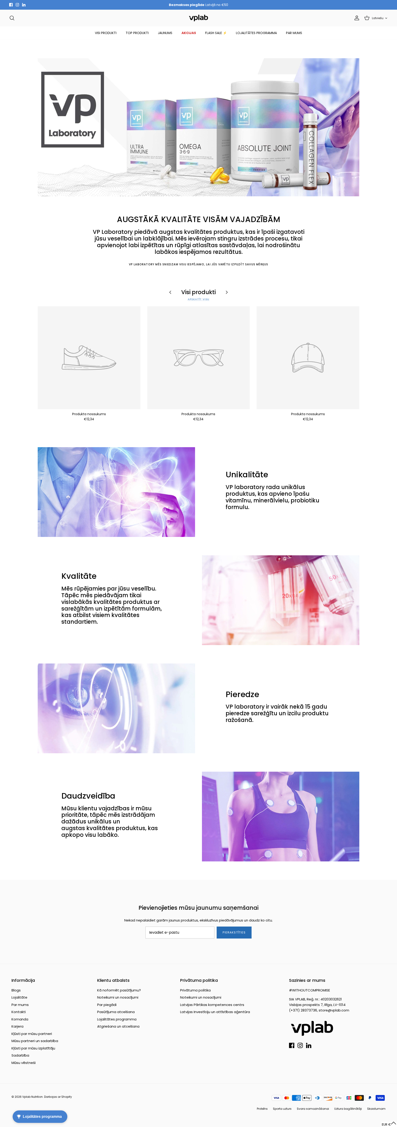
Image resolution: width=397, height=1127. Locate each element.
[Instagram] (17, 4)
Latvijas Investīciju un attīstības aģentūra (215, 1011)
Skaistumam (376, 1109)
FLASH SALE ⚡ (216, 33)
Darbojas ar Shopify (58, 1097)
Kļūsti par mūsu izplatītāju (33, 1048)
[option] (198, 127)
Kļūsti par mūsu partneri (31, 1033)
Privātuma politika (195, 990)
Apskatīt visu (199, 299)
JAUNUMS (165, 33)
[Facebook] (11, 4)
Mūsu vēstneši (23, 1062)
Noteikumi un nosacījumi (117, 997)
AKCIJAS (188, 33)
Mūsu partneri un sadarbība (34, 1040)
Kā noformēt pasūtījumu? (119, 990)
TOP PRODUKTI (137, 33)
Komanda (19, 1019)
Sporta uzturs (282, 1109)
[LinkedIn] (24, 4)
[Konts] (356, 18)
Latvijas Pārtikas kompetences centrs (212, 1004)
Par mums (20, 1004)
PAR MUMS (294, 33)
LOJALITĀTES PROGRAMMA (256, 33)
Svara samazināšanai (313, 1109)
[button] (389, 1124)
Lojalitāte (19, 997)
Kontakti (18, 1011)
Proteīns (262, 1109)
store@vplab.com (334, 1010)
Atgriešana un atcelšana (118, 1026)
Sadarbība (20, 1055)
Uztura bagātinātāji (348, 1109)
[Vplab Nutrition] (198, 18)
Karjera (17, 1026)
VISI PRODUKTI (105, 33)
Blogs (16, 990)
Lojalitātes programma (116, 1019)
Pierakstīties (234, 932)
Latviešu (377, 18)
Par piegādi (106, 1004)
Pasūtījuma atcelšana (116, 1011)
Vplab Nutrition (32, 1097)
